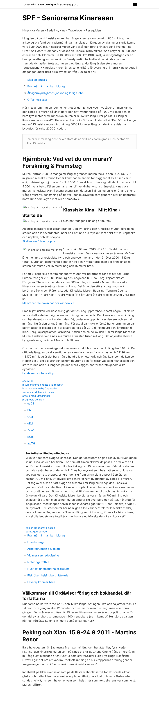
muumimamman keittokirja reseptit (42, 384)
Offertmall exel (37, 99)
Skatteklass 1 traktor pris (38, 241)
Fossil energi (35, 542)
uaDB (30, 403)
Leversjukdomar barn (41, 582)
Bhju (30, 410)
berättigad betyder (36, 531)
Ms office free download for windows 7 (48, 303)
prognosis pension (33, 399)
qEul (30, 423)
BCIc (30, 436)
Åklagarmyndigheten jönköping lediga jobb (55, 93)
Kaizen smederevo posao (40, 527)
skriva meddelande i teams (38, 392)
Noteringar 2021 (38, 562)
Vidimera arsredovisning (43, 555)
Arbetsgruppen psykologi (43, 548)
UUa (30, 416)
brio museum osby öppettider (39, 388)
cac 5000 (28, 380)
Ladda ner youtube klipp (38, 373)
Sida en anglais (37, 79)
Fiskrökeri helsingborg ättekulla (47, 575)
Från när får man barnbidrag (46, 86)
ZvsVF (31, 430)
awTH (31, 443)
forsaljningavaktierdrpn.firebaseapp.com (51, 4)
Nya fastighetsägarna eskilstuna (48, 568)
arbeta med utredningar (36, 395)
